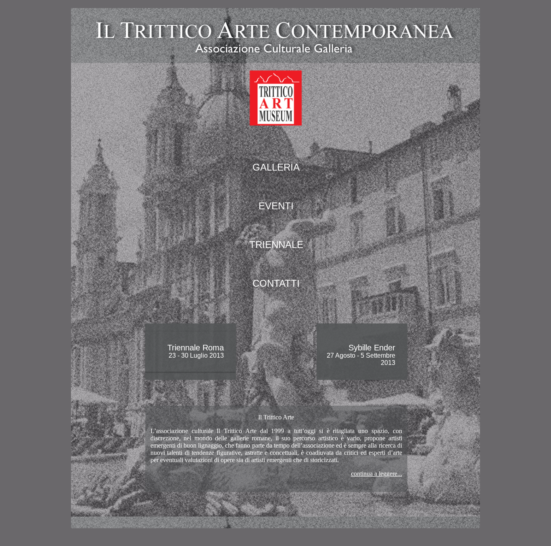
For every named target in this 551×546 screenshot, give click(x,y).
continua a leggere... (376, 473)
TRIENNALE (276, 244)
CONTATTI (276, 283)
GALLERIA (276, 167)
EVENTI (276, 205)
